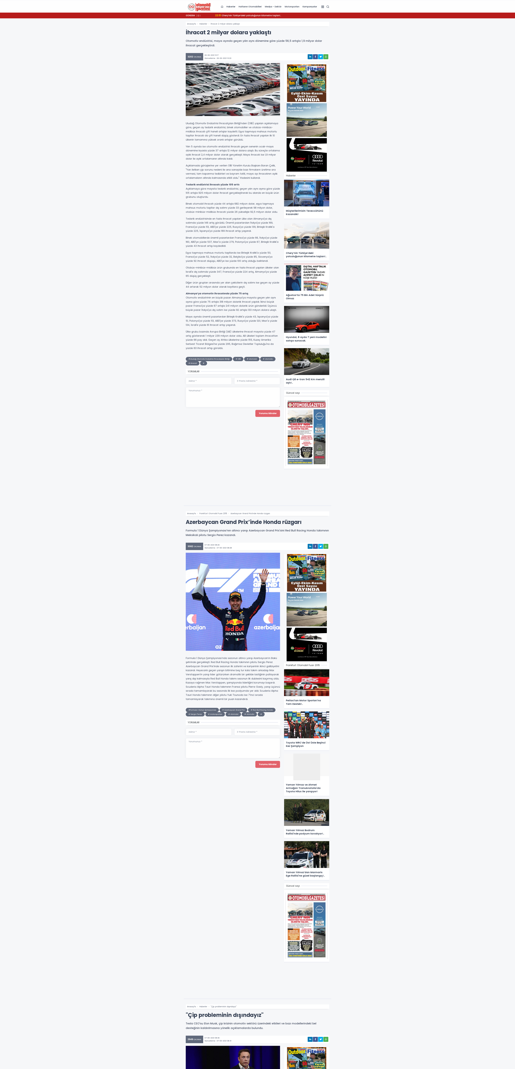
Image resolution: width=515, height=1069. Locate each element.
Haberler (230, 6)
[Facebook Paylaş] (315, 56)
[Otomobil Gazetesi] (199, 6)
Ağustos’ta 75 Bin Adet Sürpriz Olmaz (235, 15)
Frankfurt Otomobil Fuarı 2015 (213, 513)
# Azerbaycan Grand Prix (233, 710)
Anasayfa (191, 24)
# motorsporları (215, 714)
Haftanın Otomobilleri (250, 6)
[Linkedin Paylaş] (310, 56)
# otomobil (252, 359)
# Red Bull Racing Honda (262, 710)
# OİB (238, 359)
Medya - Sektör (273, 6)
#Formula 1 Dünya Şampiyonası (202, 710)
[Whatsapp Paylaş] (325, 56)
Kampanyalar (310, 6)
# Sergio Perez (195, 714)
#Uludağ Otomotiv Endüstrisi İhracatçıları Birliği (209, 359)
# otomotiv (268, 359)
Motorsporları (292, 6)
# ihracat (192, 363)
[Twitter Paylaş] (320, 56)
